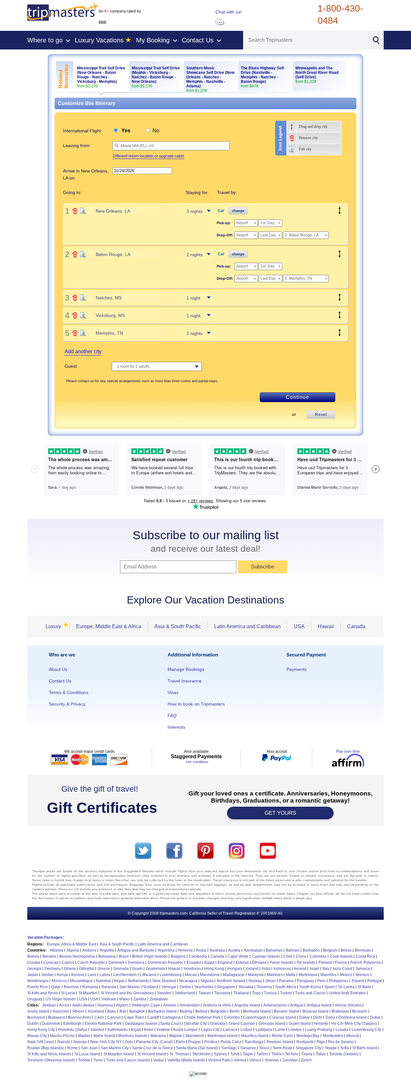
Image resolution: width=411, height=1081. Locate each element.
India (266, 968)
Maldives (275, 974)
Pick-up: (224, 223)
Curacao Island (282, 1017)
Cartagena (171, 1017)
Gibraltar (86, 968)
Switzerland (185, 993)
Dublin (33, 1023)
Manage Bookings (186, 669)
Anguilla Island (247, 1005)
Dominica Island (352, 1017)
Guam (137, 968)
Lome (280, 1029)
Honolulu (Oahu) (72, 1029)
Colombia (318, 956)
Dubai (375, 1017)
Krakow (163, 1029)
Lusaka (342, 1029)
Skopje (331, 1048)
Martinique (308, 974)
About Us (58, 669)
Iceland (252, 968)
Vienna (240, 1060)
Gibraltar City (195, 1023)
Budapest (56, 1017)
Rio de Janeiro (341, 1042)
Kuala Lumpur (185, 1029)
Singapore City (308, 1048)
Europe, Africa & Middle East (71, 944)
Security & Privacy (67, 704)
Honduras (192, 968)
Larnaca (230, 1029)
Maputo (175, 1035)
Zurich (306, 1060)
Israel (314, 968)
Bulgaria (178, 956)
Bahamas (274, 950)
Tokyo (321, 1054)
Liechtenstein (125, 974)
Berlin (235, 1011)
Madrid (84, 1035)
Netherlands (138, 981)
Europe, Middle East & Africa (108, 626)
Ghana (70, 968)
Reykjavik (304, 1042)
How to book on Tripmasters (196, 704)
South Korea (310, 987)
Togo (256, 993)
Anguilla (107, 950)
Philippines (338, 981)
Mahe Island (104, 1035)
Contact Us (60, 680)
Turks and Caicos (310, 993)
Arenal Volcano (348, 1005)
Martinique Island (222, 1035)
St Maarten (87, 993)
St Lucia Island (87, 1054)
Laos (92, 974)
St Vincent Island (151, 1054)
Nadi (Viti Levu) (40, 1042)
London (295, 1029)
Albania (56, 950)
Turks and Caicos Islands (128, 1060)
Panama (286, 981)
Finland (325, 962)
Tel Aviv (291, 1054)
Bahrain (293, 950)
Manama (158, 1035)
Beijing (186, 1011)
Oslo (129, 1042)
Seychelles (204, 987)
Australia (217, 950)
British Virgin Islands (150, 956)
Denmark (117, 962)
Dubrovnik (51, 1023)
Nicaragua (188, 981)
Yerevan (272, 1060)
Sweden (164, 993)
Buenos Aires (79, 1017)
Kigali (136, 1029)
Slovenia (264, 987)
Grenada (121, 968)
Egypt (209, 962)
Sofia (344, 1048)
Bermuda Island (257, 1011)
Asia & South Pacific (177, 626)
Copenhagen (254, 1017)
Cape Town (134, 1017)
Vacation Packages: (45, 937)
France (341, 962)
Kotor (148, 1029)
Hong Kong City (41, 1029)
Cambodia (198, 956)
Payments (296, 669)
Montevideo (333, 1035)
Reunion (71, 987)
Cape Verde (238, 956)
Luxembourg (171, 974)
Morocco (59, 981)
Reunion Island (280, 1042)
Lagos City (210, 1029)
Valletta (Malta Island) (186, 1060)
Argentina (166, 950)
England (225, 962)
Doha (330, 1017)
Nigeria (207, 981)
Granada (217, 1023)
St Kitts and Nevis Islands (49, 1054)
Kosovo (77, 974)
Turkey (286, 993)
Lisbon (246, 1029)
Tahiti (235, 1054)
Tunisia (270, 993)
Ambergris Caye (146, 1005)
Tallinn (262, 1054)
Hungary (234, 968)
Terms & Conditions (68, 692)
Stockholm (201, 1054)
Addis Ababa (83, 1005)
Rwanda (108, 987)
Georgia (34, 968)
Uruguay (34, 999)
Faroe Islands (281, 962)
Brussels (359, 1011)
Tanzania (222, 993)
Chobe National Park (202, 1017)
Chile (288, 956)
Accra (64, 1005)
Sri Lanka (346, 987)
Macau (191, 974)
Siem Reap (282, 1048)
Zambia (139, 999)
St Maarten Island (118, 1054)
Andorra (89, 950)
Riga (321, 1042)
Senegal (169, 987)
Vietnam (108, 999)
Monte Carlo (282, 1035)
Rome (72, 1048)
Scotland (150, 987)
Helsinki (321, 1023)
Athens (78, 1011)
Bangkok (137, 1011)
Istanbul (97, 1029)
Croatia (33, 962)
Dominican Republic (165, 962)
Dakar (304, 1017)
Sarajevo (248, 1048)
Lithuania (148, 974)
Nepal (119, 981)
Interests (176, 727)
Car (221, 210)
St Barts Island (364, 1048)
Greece (103, 968)
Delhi (317, 1017)
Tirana (306, 1054)
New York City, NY (106, 1042)
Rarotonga (254, 1042)
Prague (194, 1042)
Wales (124, 999)
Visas (173, 692)
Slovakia (245, 987)
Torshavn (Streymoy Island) (51, 1060)
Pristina (210, 1042)
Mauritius (328, 974)
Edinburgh (72, 1023)
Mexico (346, 974)
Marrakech (195, 1035)
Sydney (220, 1054)
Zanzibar (290, 1060)
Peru (321, 981)
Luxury (55, 626)
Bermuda (363, 950)
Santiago (229, 1048)
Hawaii (326, 626)
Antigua (296, 1005)
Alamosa (105, 1005)
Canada (356, 626)
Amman (170, 1005)
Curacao (50, 962)
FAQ (172, 715)
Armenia (185, 950)
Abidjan (49, 1005)
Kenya (62, 974)
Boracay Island (315, 1011)
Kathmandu (118, 1029)
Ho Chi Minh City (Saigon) (354, 1023)
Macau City (37, 1035)
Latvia (105, 974)
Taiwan (204, 993)
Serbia (185, 987)
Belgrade (218, 1011)
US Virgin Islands (61, 999)
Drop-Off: (225, 235)
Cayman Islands (266, 956)
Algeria (72, 950)
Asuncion (61, 1011)
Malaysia (256, 974)
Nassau (80, 1042)
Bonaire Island (286, 1011)
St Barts (364, 987)
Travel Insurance (185, 680)
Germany (53, 968)
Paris (180, 1042)
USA (299, 626)
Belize (346, 950)
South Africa (285, 987)
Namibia (103, 981)
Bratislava (340, 1011)
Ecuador (194, 962)
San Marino (129, 987)
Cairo (99, 1017)
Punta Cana (231, 1042)
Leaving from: (77, 145)
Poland (358, 981)
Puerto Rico (37, 987)
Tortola (84, 1060)
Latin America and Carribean (163, 944)
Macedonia (210, 974)
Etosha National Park (103, 1023)
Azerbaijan (253, 950)
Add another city (83, 351)
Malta (290, 974)
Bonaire (49, 956)
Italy (325, 968)
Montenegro (37, 981)
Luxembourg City (366, 1029)
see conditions (197, 762)
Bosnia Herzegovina (77, 956)
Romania (90, 987)
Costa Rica (365, 956)
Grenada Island (271, 1023)
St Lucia (68, 993)
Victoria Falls (219, 1060)
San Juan (89, 1048)
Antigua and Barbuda (135, 950)
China (301, 956)
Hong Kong (214, 968)
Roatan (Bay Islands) (45, 1048)
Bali (122, 1011)
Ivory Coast (342, 968)
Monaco (362, 974)
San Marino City (115, 1048)
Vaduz (158, 1060)
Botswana (107, 956)
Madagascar (234, 974)
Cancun (114, 1017)
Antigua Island (319, 1005)
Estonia (242, 962)
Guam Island (300, 1023)
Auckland (96, 1011)
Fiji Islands (306, 962)
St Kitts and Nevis (42, 993)
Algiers (122, 1005)
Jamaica (362, 968)
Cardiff (153, 1017)
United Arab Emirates (347, 993)
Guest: (71, 366)
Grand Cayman (242, 1023)
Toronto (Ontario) (344, 1054)
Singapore (226, 987)
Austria (234, 950)
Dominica (136, 962)
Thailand (241, 993)
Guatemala (155, 968)
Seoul (264, 1048)
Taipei (248, 1054)
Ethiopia (259, 962)
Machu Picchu (62, 1035)
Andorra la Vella (217, 1005)
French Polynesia (365, 962)
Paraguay (305, 981)
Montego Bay (307, 1035)
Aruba (201, 950)
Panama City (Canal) (154, 1042)
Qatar (56, 987)
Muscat (352, 1035)
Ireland (300, 968)
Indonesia (282, 968)
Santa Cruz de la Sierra (152, 1048)
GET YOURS (280, 813)
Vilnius (255, 1060)
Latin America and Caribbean (247, 626)
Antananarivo (275, 1005)
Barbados (311, 950)
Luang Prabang (318, 1029)
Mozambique (81, 981)
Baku (111, 1011)
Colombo (232, 1017)
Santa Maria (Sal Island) (197, 1048)
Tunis (98, 1060)
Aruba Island (38, 1011)
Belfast (201, 1011)
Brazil (124, 956)
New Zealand (164, 981)
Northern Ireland (231, 981)
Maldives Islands (132, 1035)
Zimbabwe (159, 999)
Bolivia (33, 956)
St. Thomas (179, 1054)
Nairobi (63, 1042)
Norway (255, 981)
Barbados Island (162, 1011)
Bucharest (36, 1017)
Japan (32, 974)
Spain (329, 987)
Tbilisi (276, 1054)
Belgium (330, 950)
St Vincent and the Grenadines (127, 993)
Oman (270, 981)
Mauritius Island (254, 1035)
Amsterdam (190, 1005)
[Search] (376, 39)
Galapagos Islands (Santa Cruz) (153, 1023)
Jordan (47, 974)
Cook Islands (341, 956)
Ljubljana (264, 1029)
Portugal (374, 981)
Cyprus (68, 962)
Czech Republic (91, 962)
